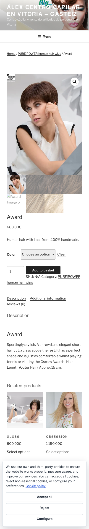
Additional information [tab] (48, 298)
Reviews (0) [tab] (16, 304)
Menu (47, 36)
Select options (18, 452)
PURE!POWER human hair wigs (39, 53)
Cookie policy (36, 486)
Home (11, 53)
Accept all (44, 497)
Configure (44, 519)
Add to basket (43, 270)
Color (11, 254)
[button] (75, 82)
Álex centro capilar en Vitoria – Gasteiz (43, 10)
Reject (44, 508)
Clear (61, 254)
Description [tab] (16, 298)
